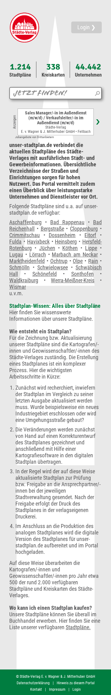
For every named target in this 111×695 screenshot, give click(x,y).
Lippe (91, 248)
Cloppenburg (84, 228)
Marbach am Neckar (75, 254)
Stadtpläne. (78, 627)
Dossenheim (62, 235)
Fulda (15, 241)
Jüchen (47, 248)
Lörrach (37, 254)
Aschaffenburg (25, 222)
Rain (93, 261)
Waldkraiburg (23, 280)
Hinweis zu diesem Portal (76, 683)
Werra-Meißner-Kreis (72, 280)
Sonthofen (82, 274)
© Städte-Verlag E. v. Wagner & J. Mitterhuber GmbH (55, 676)
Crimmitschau (24, 235)
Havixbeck (38, 241)
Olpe (78, 261)
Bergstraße (52, 228)
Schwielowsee (52, 267)
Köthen (70, 248)
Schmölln (19, 267)
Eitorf (90, 235)
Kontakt (36, 689)
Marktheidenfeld (27, 261)
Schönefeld (44, 274)
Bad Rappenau (67, 222)
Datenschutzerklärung (33, 683)
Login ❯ (86, 27)
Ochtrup (59, 261)
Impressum (57, 689)
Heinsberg (66, 241)
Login (76, 689)
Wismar (17, 287)
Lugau (16, 254)
